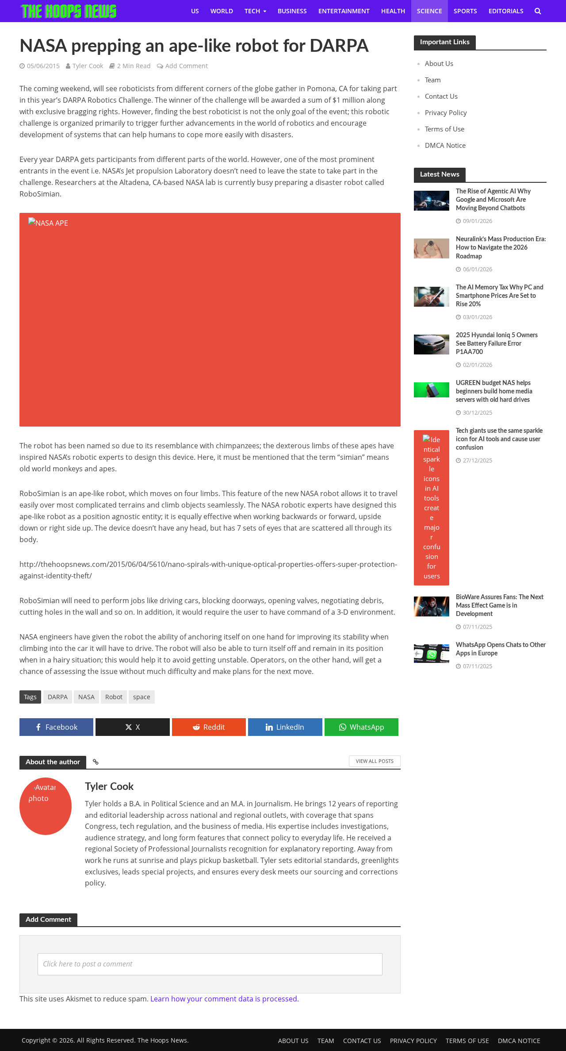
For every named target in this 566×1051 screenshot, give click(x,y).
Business (292, 11)
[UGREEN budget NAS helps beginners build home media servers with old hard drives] (431, 389)
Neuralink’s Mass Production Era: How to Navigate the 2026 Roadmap (501, 247)
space (141, 697)
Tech (252, 11)
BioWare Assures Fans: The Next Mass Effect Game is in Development (499, 605)
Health (393, 11)
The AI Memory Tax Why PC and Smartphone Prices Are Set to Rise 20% (499, 296)
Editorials (506, 11)
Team (433, 79)
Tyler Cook (88, 66)
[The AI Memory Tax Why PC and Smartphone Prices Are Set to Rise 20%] (431, 295)
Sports (465, 11)
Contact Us (441, 96)
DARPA (58, 697)
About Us (439, 63)
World (221, 11)
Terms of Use (444, 128)
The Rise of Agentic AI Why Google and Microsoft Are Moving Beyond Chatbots (493, 200)
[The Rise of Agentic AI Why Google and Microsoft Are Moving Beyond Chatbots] (431, 200)
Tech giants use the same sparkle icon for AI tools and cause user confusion (499, 439)
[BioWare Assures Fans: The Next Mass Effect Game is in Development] (431, 605)
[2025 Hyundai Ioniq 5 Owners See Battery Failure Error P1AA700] (431, 343)
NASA (86, 697)
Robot (113, 697)
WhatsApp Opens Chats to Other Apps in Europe (501, 649)
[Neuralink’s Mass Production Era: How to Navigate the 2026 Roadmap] (431, 247)
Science (429, 11)
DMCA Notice (445, 145)
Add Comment (186, 66)
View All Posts (375, 761)
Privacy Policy (446, 112)
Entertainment (344, 11)
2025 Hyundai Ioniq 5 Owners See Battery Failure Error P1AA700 (497, 343)
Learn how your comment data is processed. (224, 999)
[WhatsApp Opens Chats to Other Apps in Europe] (431, 652)
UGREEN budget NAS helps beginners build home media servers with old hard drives (494, 391)
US (195, 11)
